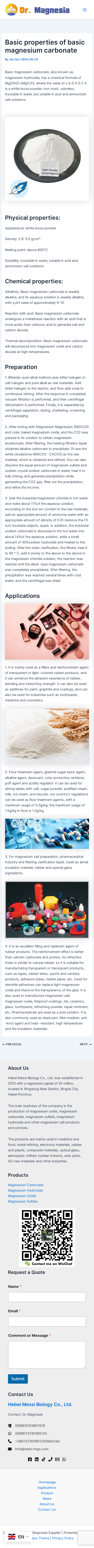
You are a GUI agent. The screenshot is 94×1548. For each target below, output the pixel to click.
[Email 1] (57, 1459)
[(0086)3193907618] (26, 1425)
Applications (47, 1488)
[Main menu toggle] (84, 10)
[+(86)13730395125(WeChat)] (34, 1441)
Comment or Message (29, 1335)
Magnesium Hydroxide (25, 1190)
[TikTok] (44, 1459)
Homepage (47, 1482)
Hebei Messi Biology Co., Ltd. (40, 1404)
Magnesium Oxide (22, 1196)
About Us (47, 1504)
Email (14, 1311)
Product (47, 1493)
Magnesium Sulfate (22, 1201)
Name (14, 1286)
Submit (17, 1379)
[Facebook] (30, 1459)
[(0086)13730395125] (27, 1433)
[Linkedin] (37, 1459)
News (47, 1499)
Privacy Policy (62, 1538)
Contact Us (47, 1510)
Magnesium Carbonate (25, 1185)
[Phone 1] (50, 1459)
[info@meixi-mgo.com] (28, 1449)
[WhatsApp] (64, 1459)
